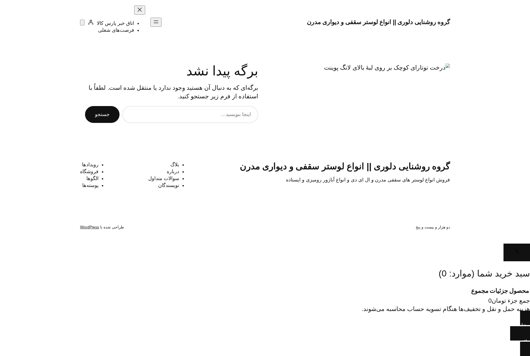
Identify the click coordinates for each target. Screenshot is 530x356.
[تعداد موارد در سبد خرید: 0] (82, 22)
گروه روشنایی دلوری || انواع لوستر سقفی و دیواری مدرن (378, 22)
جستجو (102, 114)
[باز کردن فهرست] (155, 22)
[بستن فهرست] (139, 10)
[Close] (517, 252)
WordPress (89, 227)
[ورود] (90, 22)
